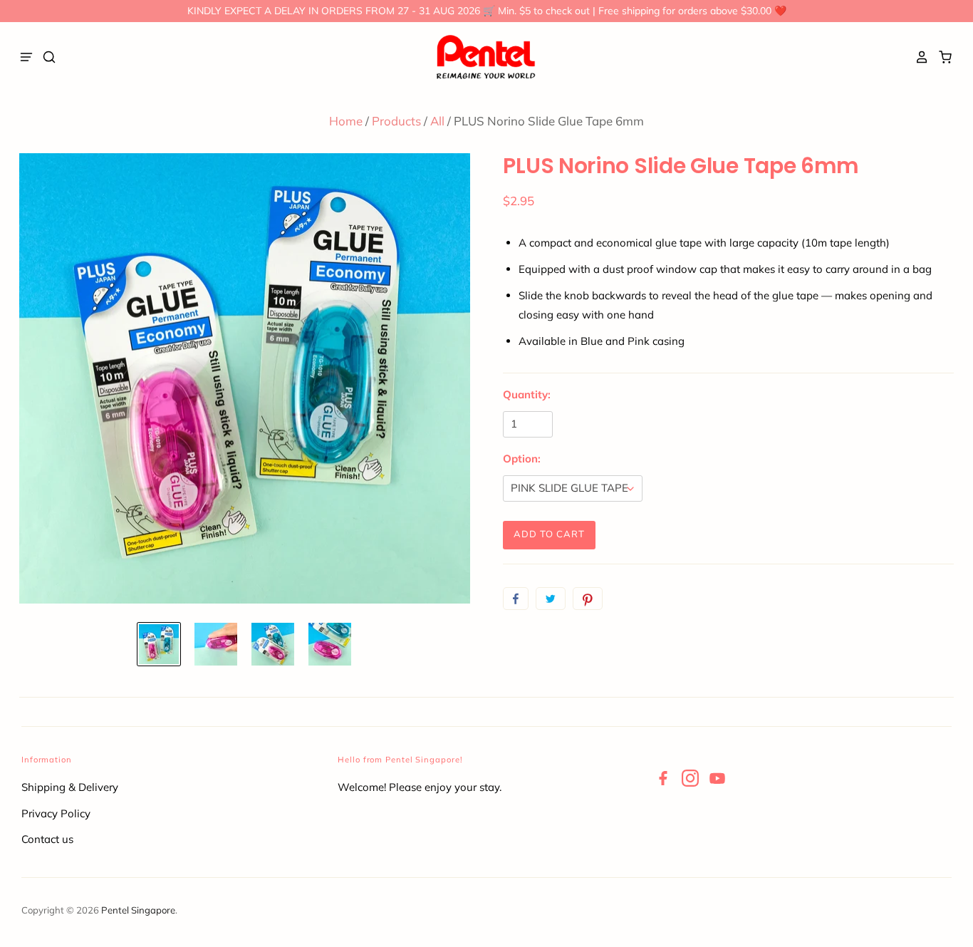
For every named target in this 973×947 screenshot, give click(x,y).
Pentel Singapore (138, 910)
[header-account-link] (918, 57)
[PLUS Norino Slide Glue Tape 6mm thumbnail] (158, 644)
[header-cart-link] (941, 57)
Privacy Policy (55, 813)
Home (346, 120)
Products (396, 120)
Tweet (551, 598)
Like (516, 598)
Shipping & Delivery (69, 787)
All (437, 120)
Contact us (47, 839)
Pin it (588, 598)
